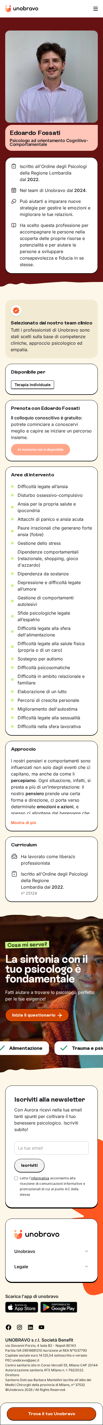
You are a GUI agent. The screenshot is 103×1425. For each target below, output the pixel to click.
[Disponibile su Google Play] (58, 1307)
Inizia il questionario (33, 1015)
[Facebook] (8, 1327)
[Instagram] (19, 1327)
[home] (21, 8)
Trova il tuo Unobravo (51, 1413)
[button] (95, 9)
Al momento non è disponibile (40, 449)
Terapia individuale (33, 384)
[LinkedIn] (30, 1327)
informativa (40, 1178)
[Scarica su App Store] (21, 1307)
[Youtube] (41, 1327)
